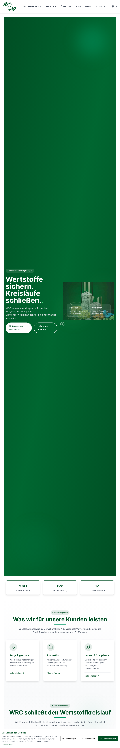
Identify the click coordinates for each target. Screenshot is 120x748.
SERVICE (50, 6)
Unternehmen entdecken (16, 328)
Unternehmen (31, 6)
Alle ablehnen (90, 739)
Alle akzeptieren (110, 739)
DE (116, 6)
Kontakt (100, 6)
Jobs (78, 6)
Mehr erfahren (15, 673)
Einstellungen (71, 739)
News (88, 6)
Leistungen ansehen (43, 328)
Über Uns (66, 6)
